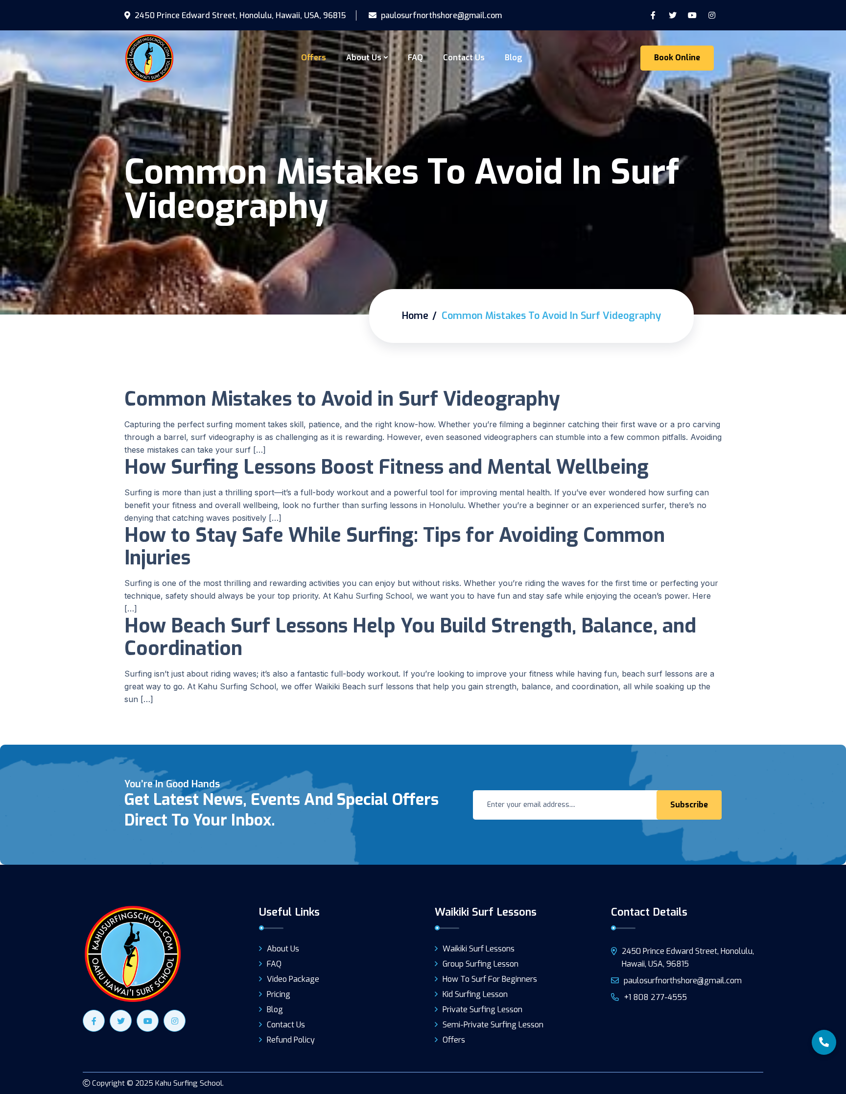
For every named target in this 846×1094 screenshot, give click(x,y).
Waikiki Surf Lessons (479, 949)
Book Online (677, 57)
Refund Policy (291, 1040)
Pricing (278, 994)
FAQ (415, 57)
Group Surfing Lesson (480, 964)
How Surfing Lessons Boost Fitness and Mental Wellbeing (386, 467)
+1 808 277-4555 (655, 997)
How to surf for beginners (490, 979)
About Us (363, 57)
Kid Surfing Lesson (475, 994)
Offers (313, 57)
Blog (513, 57)
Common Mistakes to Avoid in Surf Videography (342, 399)
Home (415, 315)
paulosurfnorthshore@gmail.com (440, 16)
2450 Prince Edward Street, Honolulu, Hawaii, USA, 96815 (239, 16)
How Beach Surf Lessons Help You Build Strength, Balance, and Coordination (410, 637)
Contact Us (464, 57)
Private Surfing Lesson (482, 1009)
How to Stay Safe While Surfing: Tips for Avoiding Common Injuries (394, 546)
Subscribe (689, 805)
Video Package (293, 979)
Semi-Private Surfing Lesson (493, 1025)
